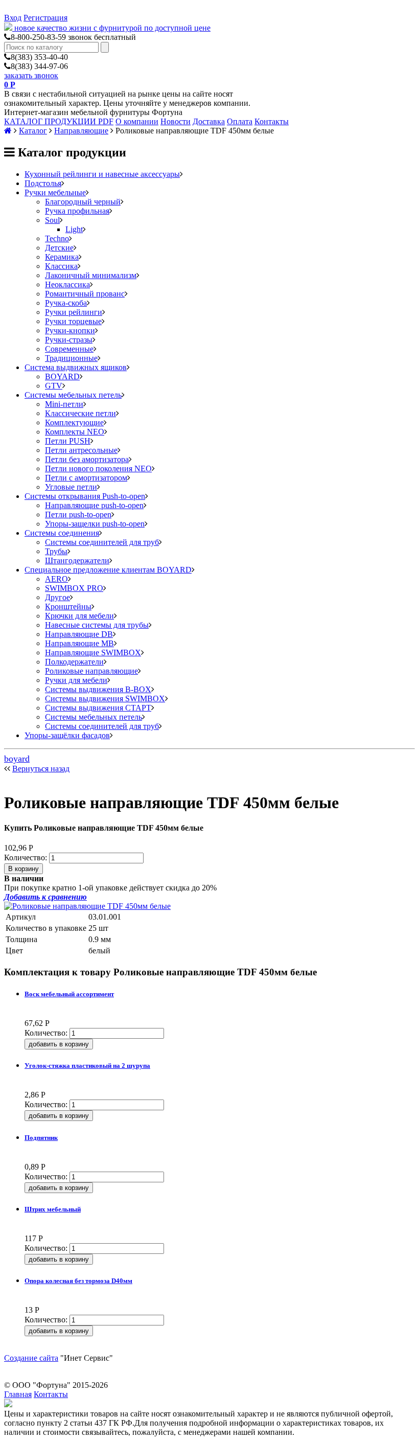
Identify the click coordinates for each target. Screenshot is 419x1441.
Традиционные (71, 358)
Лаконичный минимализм (90, 275)
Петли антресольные (81, 450)
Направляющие (81, 130)
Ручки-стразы (68, 339)
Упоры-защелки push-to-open (95, 523)
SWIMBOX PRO (74, 588)
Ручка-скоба (66, 303)
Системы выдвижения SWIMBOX (105, 698)
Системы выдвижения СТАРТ (98, 707)
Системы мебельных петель (73, 395)
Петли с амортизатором (86, 477)
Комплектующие (74, 422)
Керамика (62, 257)
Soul (52, 220)
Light (74, 229)
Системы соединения (62, 533)
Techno (57, 238)
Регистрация (45, 17)
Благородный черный (83, 201)
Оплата (239, 121)
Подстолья (43, 183)
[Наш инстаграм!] (8, 1404)
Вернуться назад (40, 768)
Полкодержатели (74, 661)
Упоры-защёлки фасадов (67, 735)
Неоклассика (67, 284)
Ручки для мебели (76, 680)
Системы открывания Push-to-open (85, 496)
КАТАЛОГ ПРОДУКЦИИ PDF (58, 121)
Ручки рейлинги (73, 312)
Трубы (56, 551)
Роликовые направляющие (91, 671)
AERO (56, 579)
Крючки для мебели (79, 615)
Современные (69, 349)
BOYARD (62, 376)
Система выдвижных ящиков (76, 367)
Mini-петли (64, 404)
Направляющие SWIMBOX (93, 652)
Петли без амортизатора (87, 459)
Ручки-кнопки (70, 330)
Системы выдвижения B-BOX (98, 689)
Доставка (209, 121)
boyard (17, 758)
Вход (12, 17)
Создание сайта (31, 1358)
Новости (175, 121)
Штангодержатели (77, 560)
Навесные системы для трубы (97, 625)
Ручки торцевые (73, 321)
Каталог (33, 130)
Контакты (271, 121)
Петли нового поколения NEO (98, 468)
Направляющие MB (79, 643)
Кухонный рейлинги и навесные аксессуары (102, 174)
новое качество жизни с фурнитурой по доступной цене (112, 28)
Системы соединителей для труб (102, 542)
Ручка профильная (77, 211)
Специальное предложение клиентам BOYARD (108, 569)
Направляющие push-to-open (94, 505)
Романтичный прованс (85, 293)
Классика (61, 266)
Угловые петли (71, 487)
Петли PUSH (67, 441)
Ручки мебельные (55, 192)
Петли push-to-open (78, 514)
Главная (18, 1394)
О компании (136, 121)
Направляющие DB (79, 634)
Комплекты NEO (74, 431)
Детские (59, 247)
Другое (57, 597)
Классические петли (80, 413)
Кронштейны (68, 606)
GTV (53, 385)
